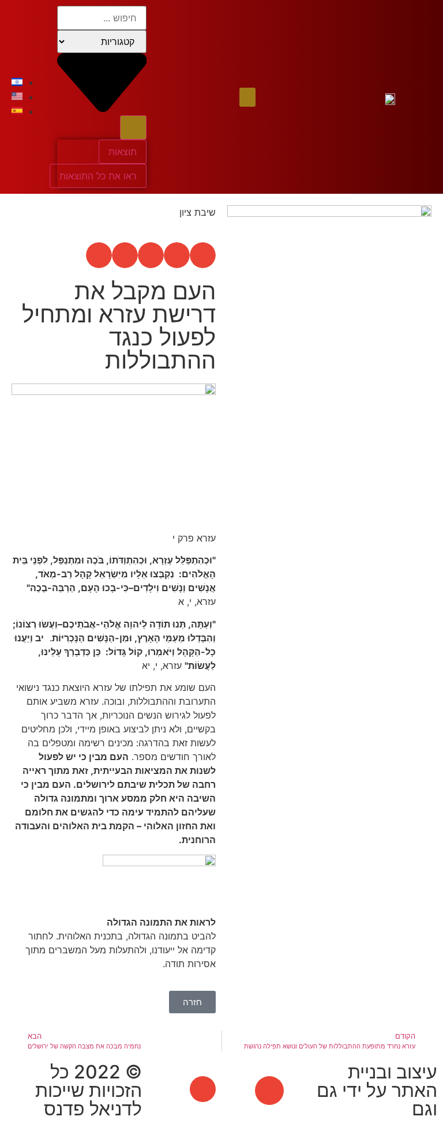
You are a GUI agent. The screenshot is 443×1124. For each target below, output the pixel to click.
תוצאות (122, 151)
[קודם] (381, 504)
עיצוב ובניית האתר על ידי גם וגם (377, 1090)
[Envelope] (269, 1090)
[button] (247, 97)
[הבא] (279, 504)
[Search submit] (133, 127)
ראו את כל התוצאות (98, 176)
